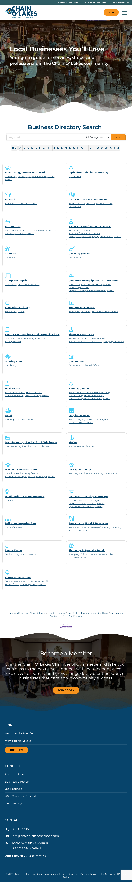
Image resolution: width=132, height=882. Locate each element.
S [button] (90, 147)
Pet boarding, (96, 473)
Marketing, (11, 176)
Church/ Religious (14, 527)
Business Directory (18, 613)
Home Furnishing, (94, 395)
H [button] (48, 147)
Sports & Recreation (18, 577)
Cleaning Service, (14, 473)
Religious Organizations (20, 523)
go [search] (119, 137)
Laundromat (75, 257)
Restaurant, (75, 527)
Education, (11, 311)
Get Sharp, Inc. (109, 874)
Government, (76, 365)
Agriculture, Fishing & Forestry (88, 172)
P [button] (78, 147)
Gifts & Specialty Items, (93, 554)
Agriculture (75, 176)
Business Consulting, (80, 230)
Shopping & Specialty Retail (87, 550)
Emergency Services (82, 307)
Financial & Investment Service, (86, 341)
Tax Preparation (24, 419)
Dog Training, (81, 473)
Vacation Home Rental (81, 422)
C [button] (28, 147)
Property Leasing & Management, (87, 503)
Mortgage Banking (114, 341)
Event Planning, (105, 203)
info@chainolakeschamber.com (35, 836)
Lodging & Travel (79, 415)
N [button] (70, 147)
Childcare (11, 253)
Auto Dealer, (12, 230)
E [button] (36, 147)
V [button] (102, 147)
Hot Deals (72, 613)
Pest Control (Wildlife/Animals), (85, 398)
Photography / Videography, (84, 236)
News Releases (38, 613)
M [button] (66, 147)
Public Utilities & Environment (24, 496)
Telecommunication (28, 284)
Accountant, (106, 236)
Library (21, 311)
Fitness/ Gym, (12, 584)
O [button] (74, 147)
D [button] (32, 147)
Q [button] (82, 147)
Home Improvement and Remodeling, (89, 392)
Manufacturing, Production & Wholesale (31, 442)
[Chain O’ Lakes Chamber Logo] (21, 7)
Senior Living (13, 550)
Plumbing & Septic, (79, 287)
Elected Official (92, 365)
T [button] (94, 147)
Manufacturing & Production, (20, 446)
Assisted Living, (33, 395)
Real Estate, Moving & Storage (88, 496)
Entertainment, (77, 203)
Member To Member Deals (94, 613)
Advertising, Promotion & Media (25, 172)
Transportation (29, 554)
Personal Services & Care (21, 469)
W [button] (106, 147)
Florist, (109, 554)
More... (8, 179)
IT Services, (11, 284)
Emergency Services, (80, 311)
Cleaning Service (79, 253)
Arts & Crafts (75, 206)
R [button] (86, 147)
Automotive (12, 226)
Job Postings (117, 613)
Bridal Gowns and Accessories (21, 203)
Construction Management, (96, 284)
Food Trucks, (75, 530)
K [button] (58, 147)
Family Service (13, 341)
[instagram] (66, 861)
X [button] (111, 147)
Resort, (90, 419)
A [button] (20, 147)
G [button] (44, 147)
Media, (51, 176)
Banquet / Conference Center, (85, 233)
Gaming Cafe (13, 361)
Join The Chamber (73, 616)
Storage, (94, 500)
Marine (73, 442)
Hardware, (74, 557)
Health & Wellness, (15, 392)
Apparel (10, 199)
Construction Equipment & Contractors (94, 280)
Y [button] (114, 147)
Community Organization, (31, 338)
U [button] (98, 147)
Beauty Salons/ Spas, (16, 476)
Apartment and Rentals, (81, 506)
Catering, (117, 527)
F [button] (40, 147)
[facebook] (61, 861)
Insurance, (74, 338)
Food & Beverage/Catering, (96, 527)
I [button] (51, 147)
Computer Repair (16, 280)
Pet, (71, 473)
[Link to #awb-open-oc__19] (124, 12)
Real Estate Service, (79, 500)
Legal (8, 415)
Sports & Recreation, (16, 581)
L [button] (62, 147)
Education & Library (17, 307)
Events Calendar (57, 613)
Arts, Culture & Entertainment (88, 199)
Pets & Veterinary (80, 469)
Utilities (9, 500)
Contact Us (55, 616)
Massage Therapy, (37, 476)
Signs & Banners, (37, 176)
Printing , (23, 176)
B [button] (24, 147)
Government (77, 361)
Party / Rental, (32, 473)
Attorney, (10, 419)
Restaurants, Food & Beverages (88, 523)
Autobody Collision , (16, 233)
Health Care (12, 388)
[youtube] (71, 861)
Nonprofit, (10, 338)
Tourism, (90, 203)
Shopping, (74, 554)
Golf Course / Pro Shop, (40, 581)
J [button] (54, 147)
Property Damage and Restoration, (87, 290)
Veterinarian (111, 473)
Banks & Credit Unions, (93, 338)
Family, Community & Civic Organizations (32, 334)
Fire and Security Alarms (105, 311)
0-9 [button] (14, 147)
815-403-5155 (21, 829)
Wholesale (43, 446)
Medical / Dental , (14, 395)
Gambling (10, 365)
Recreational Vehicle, (44, 230)
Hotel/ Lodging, (77, 419)
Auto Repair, (26, 230)
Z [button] (118, 147)
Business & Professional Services (90, 226)
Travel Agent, (102, 419)
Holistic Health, (34, 392)
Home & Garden (79, 388)
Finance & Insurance (81, 334)
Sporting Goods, (29, 584)
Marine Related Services (82, 446)
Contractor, (74, 284)
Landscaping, (76, 395)
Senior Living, (12, 554)
